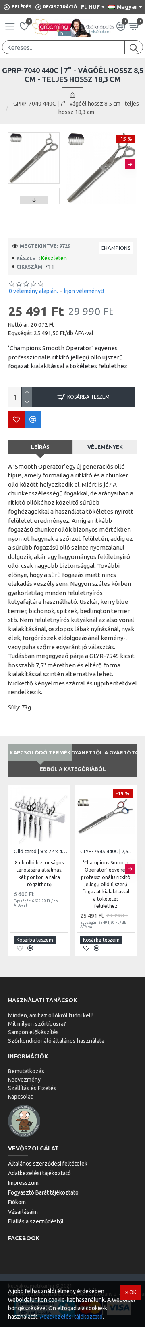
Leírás (40, 447)
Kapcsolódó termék (40, 752)
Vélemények (105, 447)
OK (132, 1292)
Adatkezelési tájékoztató (71, 1316)
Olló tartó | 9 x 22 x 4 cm (41, 851)
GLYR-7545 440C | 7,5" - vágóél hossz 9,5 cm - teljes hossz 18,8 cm (107, 851)
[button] (73, 164)
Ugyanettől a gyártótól (105, 752)
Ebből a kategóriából (73, 769)
